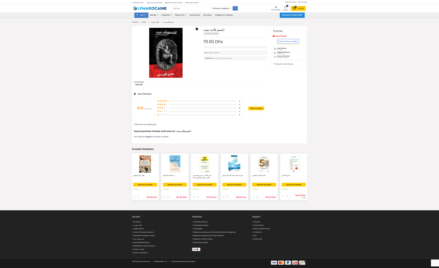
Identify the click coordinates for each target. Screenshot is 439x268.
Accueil (135, 22)
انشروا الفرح (286, 175)
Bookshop (137, 222)
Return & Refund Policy (262, 229)
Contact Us (258, 232)
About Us (257, 222)
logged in (149, 136)
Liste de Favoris (290, 2)
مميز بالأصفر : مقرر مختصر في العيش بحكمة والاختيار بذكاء (202, 176)
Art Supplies (198, 229)
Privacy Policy (259, 225)
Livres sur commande (154, 3)
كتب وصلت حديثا (139, 239)
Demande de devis (192, 3)
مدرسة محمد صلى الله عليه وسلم (232, 175)
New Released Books (141, 242)
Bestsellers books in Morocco (144, 246)
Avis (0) (139, 84)
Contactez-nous (138, 3)
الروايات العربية (218, 58)
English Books (139, 229)
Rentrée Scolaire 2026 (292, 15)
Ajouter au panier (145, 184)
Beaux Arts (179, 15)
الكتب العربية (155, 22)
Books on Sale (139, 249)
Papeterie (166, 15)
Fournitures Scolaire (201, 225)
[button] (197, 29)
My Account (258, 239)
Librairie (153, 15)
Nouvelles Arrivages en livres (144, 235)
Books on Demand (140, 253)
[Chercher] (235, 8)
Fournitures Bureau (200, 222)
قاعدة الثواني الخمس (259, 175)
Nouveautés (195, 15)
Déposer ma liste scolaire (173, 3)
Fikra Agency (191, 261)
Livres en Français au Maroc (144, 232)
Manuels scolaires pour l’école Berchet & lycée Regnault (214, 232)
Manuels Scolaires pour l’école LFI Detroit (209, 235)
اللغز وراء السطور (138, 175)
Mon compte (302, 2)
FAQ (255, 235)
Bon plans (207, 15)
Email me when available (288, 41)
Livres (144, 22)
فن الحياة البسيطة (168, 175)
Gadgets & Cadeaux (224, 15)
